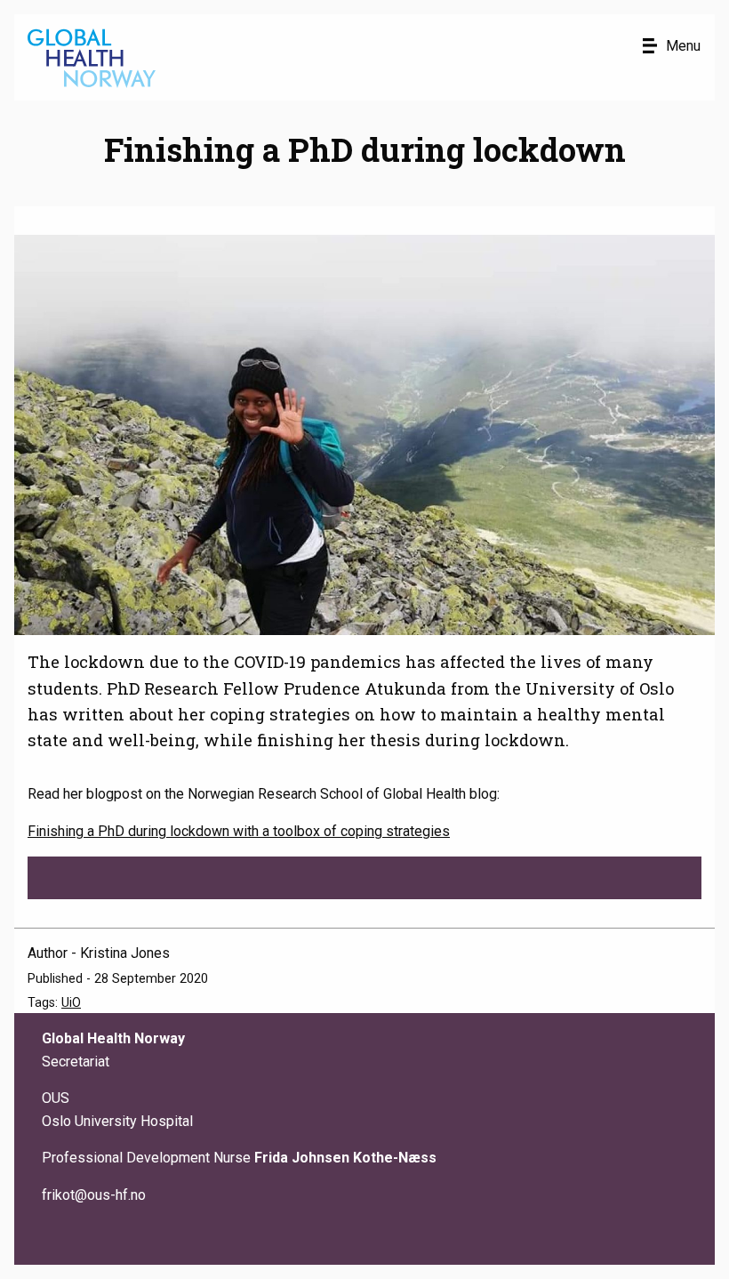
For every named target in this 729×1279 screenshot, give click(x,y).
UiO (71, 1002)
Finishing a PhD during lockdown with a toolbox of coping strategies (239, 831)
